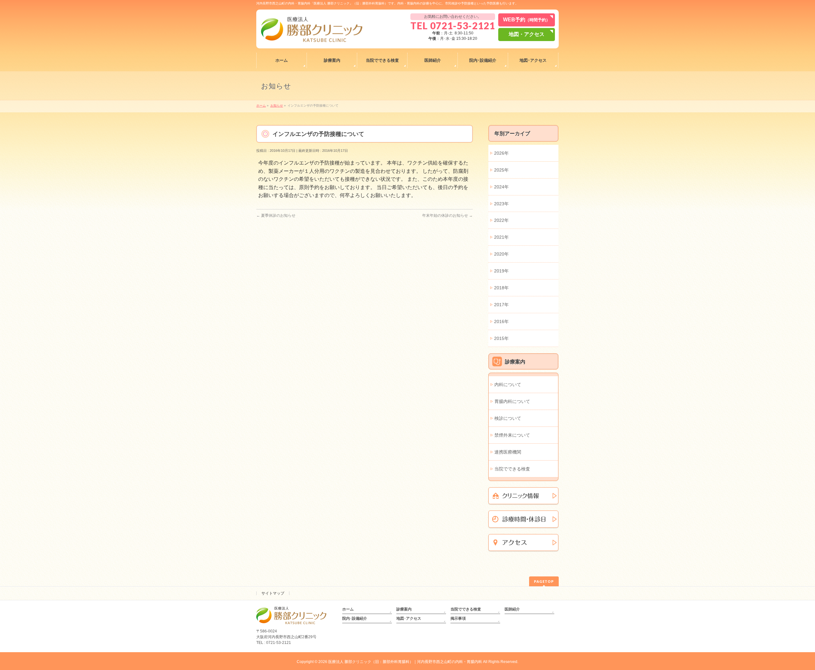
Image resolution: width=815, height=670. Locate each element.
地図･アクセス (408, 618)
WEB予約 (526, 19)
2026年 (501, 153)
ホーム (348, 609)
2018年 (501, 287)
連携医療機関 (507, 452)
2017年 (501, 304)
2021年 (501, 237)
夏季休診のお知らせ (275, 215)
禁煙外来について (512, 435)
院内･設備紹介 (354, 618)
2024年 (501, 186)
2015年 (501, 338)
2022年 (501, 220)
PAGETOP (544, 581)
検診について (507, 418)
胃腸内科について (512, 401)
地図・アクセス (526, 34)
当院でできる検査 (512, 468)
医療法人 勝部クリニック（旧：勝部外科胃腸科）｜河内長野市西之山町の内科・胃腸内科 (405, 661)
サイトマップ (272, 593)
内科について (507, 384)
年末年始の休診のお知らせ (447, 215)
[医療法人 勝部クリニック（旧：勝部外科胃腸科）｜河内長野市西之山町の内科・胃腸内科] (311, 35)
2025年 (501, 170)
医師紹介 (512, 609)
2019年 (501, 270)
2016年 (501, 321)
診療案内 (404, 609)
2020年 (501, 254)
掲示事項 (458, 618)
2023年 (501, 203)
